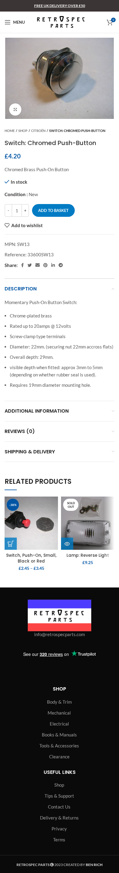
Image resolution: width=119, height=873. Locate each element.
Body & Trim (59, 702)
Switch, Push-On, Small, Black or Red (31, 558)
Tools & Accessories (59, 745)
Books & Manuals (59, 734)
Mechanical (59, 712)
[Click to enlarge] (15, 109)
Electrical (59, 723)
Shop (22, 131)
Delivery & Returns (59, 817)
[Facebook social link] (22, 265)
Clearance (59, 756)
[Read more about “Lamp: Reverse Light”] (67, 544)
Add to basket (53, 210)
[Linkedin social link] (53, 265)
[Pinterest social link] (45, 265)
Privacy (59, 828)
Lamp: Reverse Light (88, 555)
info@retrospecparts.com (59, 634)
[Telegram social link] (61, 265)
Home (10, 131)
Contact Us (59, 806)
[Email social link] (37, 265)
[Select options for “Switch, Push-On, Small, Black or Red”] (11, 544)
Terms (59, 839)
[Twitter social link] (30, 265)
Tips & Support (59, 796)
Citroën (38, 131)
